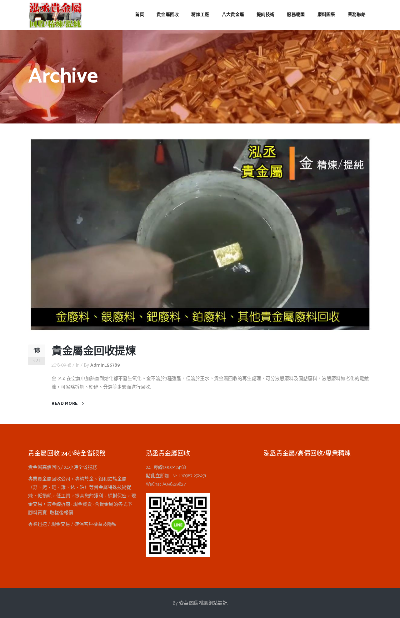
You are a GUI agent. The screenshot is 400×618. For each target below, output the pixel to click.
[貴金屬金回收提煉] (200, 235)
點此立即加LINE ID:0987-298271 (176, 476)
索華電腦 (188, 603)
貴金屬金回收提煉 (94, 351)
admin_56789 (105, 365)
